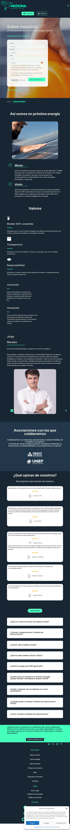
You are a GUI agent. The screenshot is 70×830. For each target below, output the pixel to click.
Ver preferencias (61, 823)
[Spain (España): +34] (41, 63)
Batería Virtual (35, 610)
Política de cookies (38, 827)
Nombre (12, 43)
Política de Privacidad (48, 827)
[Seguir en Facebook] (61, 744)
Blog (35, 772)
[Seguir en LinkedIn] (12, 410)
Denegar (46, 823)
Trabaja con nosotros (35, 768)
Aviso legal (57, 827)
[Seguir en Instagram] (57, 744)
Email (11, 55)
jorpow (36, 411)
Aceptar (32, 823)
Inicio (9, 101)
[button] (66, 808)
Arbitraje (35, 781)
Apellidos (12, 49)
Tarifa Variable (35, 759)
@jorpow (32, 413)
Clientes (43, 13)
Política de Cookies (35, 797)
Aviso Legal (35, 790)
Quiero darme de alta (35, 739)
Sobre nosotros (35, 764)
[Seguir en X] (66, 410)
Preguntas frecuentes (35, 777)
